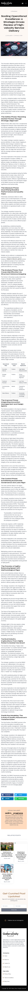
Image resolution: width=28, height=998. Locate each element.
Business (14, 11)
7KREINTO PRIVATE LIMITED (14, 259)
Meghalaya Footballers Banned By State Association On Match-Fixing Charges (21, 855)
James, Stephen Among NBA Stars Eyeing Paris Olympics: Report (7, 876)
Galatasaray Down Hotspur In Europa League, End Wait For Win (7, 854)
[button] (22, 3)
